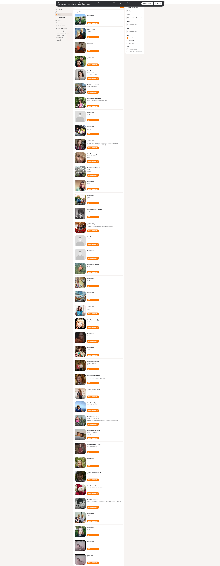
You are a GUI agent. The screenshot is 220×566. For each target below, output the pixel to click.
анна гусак (90, 555)
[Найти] (122, 6)
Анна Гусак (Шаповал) (93, 168)
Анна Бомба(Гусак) (92, 403)
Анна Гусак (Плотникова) (94, 98)
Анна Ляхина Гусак (92, 486)
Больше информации (83, 4)
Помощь (67, 33)
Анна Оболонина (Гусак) (94, 500)
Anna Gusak (90, 112)
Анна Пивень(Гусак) (93, 84)
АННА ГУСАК (91, 29)
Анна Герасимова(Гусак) (94, 320)
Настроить (158, 3)
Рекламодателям (60, 33)
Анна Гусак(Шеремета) (94, 472)
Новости (58, 35)
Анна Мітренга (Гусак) (93, 375)
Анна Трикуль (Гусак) (93, 389)
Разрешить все (147, 3)
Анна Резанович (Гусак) (94, 444)
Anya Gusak (90, 458)
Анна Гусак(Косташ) (93, 417)
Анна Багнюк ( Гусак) (93, 154)
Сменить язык (59, 31)
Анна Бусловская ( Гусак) (94, 209)
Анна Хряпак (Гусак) (93, 264)
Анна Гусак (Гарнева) (93, 430)
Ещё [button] (62, 35)
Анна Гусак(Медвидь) (93, 361)
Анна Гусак (90, 15)
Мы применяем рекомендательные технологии (63, 39)
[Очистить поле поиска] (118, 7)
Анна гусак (90, 43)
